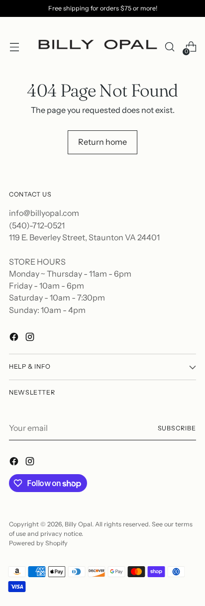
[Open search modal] (169, 47)
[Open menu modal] (14, 47)
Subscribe (177, 428)
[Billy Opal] (96, 47)
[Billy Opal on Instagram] (31, 338)
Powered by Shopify (38, 543)
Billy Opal (78, 524)
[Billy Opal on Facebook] (15, 338)
